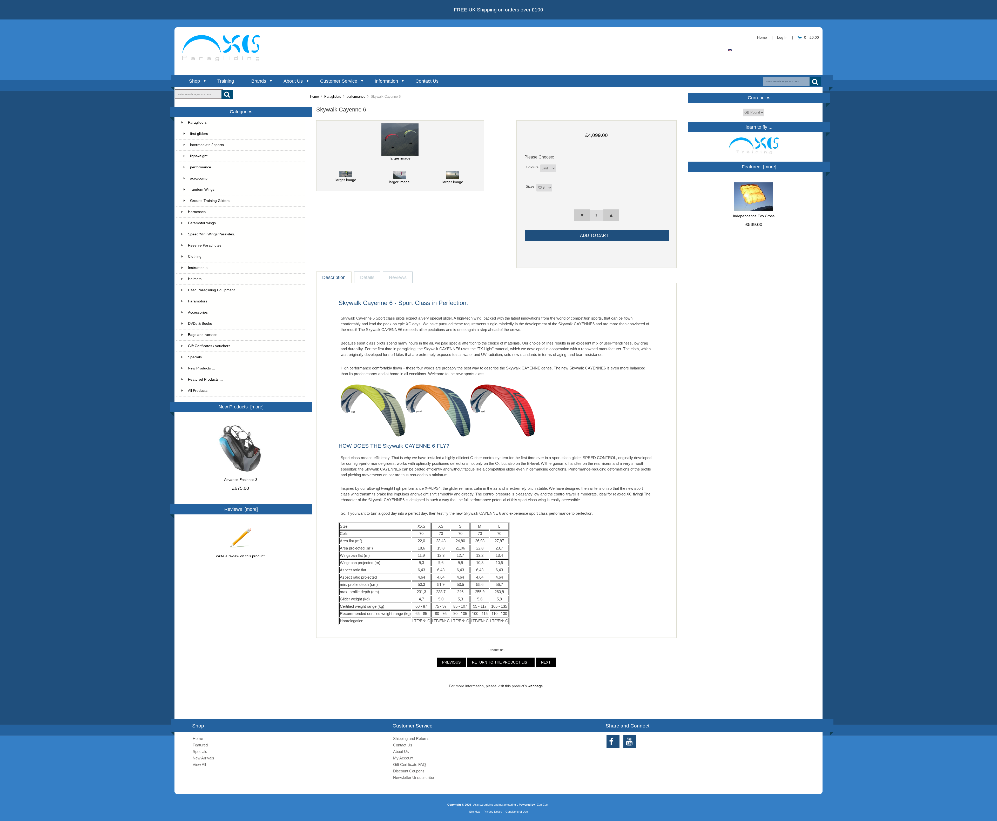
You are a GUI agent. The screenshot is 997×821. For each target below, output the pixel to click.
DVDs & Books (200, 324)
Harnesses (197, 212)
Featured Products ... (205, 379)
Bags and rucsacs (202, 335)
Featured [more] (759, 166)
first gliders (199, 134)
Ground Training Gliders (210, 201)
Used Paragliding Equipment (211, 290)
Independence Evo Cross (753, 216)
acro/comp (198, 178)
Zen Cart (542, 804)
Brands (258, 81)
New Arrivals (203, 758)
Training (225, 81)
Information (386, 81)
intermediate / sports (207, 145)
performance (356, 96)
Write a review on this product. (241, 556)
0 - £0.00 (811, 37)
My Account (403, 758)
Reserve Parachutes (204, 245)
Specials (200, 751)
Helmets (194, 279)
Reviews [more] (241, 509)
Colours (532, 167)
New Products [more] (241, 406)
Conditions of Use (517, 811)
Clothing (194, 257)
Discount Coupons (409, 771)
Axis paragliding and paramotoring (494, 804)
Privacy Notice (493, 811)
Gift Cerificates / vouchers (209, 346)
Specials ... (197, 357)
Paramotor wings (202, 223)
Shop (194, 81)
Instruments (197, 268)
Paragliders (332, 96)
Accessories (198, 312)
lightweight (198, 156)
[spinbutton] (596, 215)
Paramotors (197, 301)
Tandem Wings (202, 189)
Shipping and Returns (411, 738)
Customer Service (338, 81)
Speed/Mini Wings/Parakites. (211, 234)
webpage (535, 686)
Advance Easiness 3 (240, 480)
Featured (200, 745)
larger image (345, 180)
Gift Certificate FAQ (409, 764)
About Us (293, 81)
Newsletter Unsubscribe (413, 777)
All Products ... (200, 391)
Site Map (474, 811)
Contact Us (427, 81)
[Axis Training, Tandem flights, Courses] (754, 155)
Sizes (530, 186)
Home (762, 37)
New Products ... (201, 368)
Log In (782, 37)
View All (199, 764)
